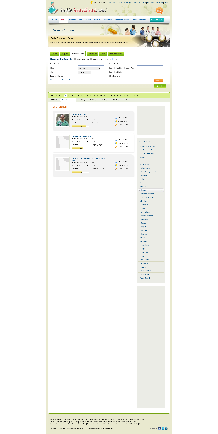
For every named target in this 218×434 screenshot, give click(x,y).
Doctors (53, 419)
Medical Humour (122, 19)
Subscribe (159, 3)
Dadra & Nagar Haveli (148, 172)
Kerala (142, 208)
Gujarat (143, 186)
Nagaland (143, 234)
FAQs (144, 3)
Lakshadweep (145, 212)
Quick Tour (142, 424)
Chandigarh (144, 164)
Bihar (142, 161)
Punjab (142, 249)
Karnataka (144, 205)
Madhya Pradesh (146, 216)
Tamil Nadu (144, 260)
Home (54, 19)
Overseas (143, 241)
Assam (143, 157)
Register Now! (157, 19)
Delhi (142, 179)
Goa (141, 183)
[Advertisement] (151, 120)
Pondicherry (144, 245)
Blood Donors (140, 419)
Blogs (88, 19)
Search (63, 19)
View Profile (122, 118)
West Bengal (145, 278)
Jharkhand (144, 201)
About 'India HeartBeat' (63, 424)
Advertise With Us (125, 3)
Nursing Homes (69, 419)
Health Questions (139, 19)
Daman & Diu (145, 175)
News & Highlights (56, 422)
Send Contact (123, 124)
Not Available (96, 120)
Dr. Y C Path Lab (79, 114)
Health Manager (99, 422)
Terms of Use (91, 424)
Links (136, 424)
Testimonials (110, 422)
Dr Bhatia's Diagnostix (81, 136)
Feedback (150, 3)
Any (115, 59)
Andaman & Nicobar (147, 146)
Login (166, 3)
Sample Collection (83, 59)
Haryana (143, 190)
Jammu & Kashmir (147, 197)
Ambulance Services (115, 419)
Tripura (142, 267)
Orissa (142, 238)
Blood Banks (102, 419)
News (81, 19)
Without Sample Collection (102, 59)
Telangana (144, 263)
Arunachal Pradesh (147, 153)
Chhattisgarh (145, 168)
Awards (74, 424)
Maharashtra (144, 219)
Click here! (111, 3)
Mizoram (143, 230)
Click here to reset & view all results (62, 80)
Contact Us (136, 3)
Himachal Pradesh (147, 194)
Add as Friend (123, 121)
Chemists (93, 419)
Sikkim (142, 256)
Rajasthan (144, 252)
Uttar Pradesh (145, 271)
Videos (97, 19)
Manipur (143, 223)
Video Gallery (120, 422)
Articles (72, 19)
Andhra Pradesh (146, 150)
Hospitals (60, 419)
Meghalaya (144, 227)
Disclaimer (111, 424)
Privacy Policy (102, 424)
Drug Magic (107, 19)
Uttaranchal (144, 274)
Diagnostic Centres (82, 419)
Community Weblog (86, 422)
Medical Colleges (129, 419)
